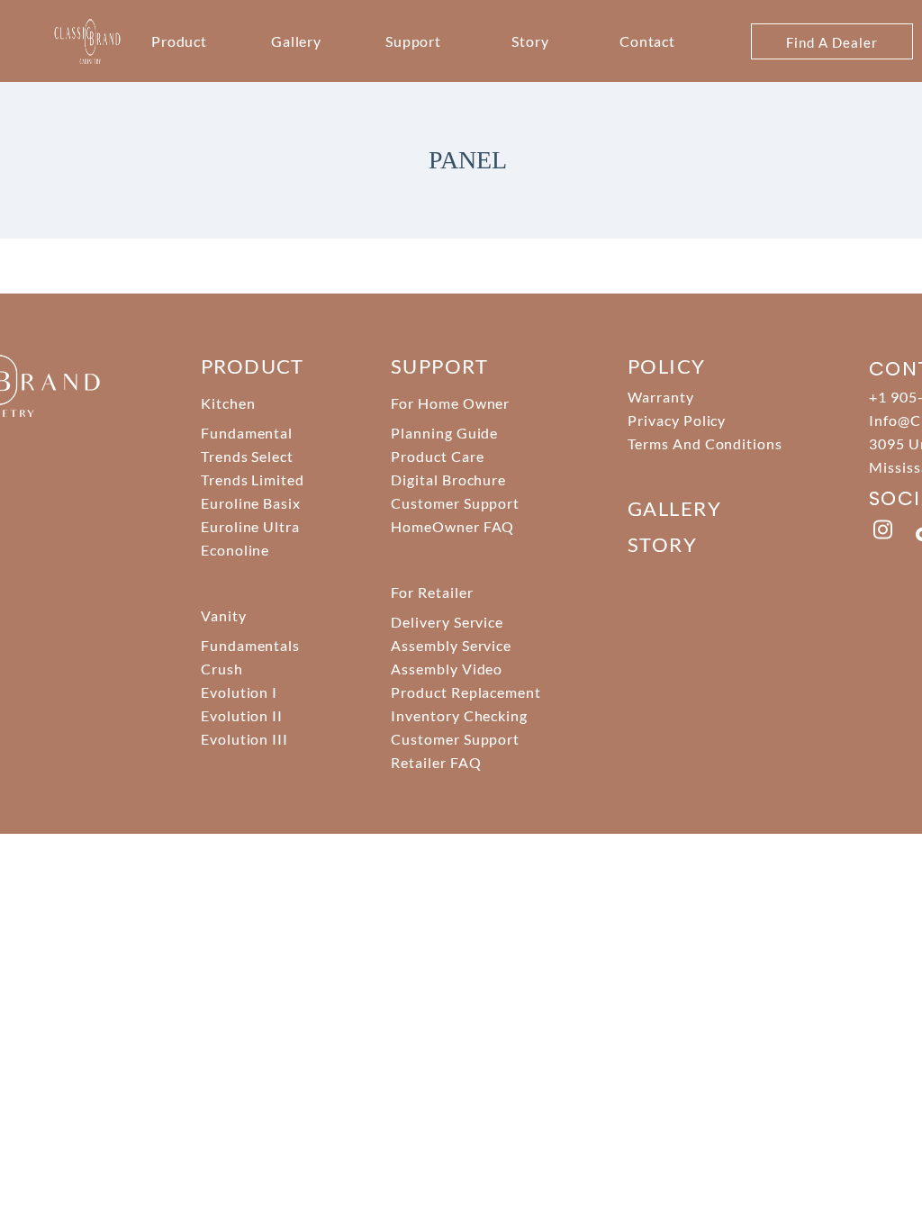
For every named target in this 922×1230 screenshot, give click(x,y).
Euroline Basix (251, 502)
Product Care (437, 456)
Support (413, 41)
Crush (222, 668)
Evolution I (239, 692)
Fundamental (247, 432)
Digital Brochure (448, 479)
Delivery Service (447, 621)
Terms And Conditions (705, 443)
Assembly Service (451, 645)
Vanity (224, 615)
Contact (647, 41)
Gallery (296, 41)
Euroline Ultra (250, 526)
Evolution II (242, 715)
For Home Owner (450, 403)
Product (179, 41)
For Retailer (432, 592)
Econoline (235, 549)
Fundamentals (251, 645)
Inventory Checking (459, 715)
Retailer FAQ (436, 762)
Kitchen (228, 403)
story (662, 544)
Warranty (661, 396)
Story (530, 41)
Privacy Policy (677, 420)
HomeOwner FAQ (452, 526)
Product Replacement (466, 692)
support (439, 366)
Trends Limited (252, 479)
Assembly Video (446, 668)
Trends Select (247, 456)
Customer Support (455, 502)
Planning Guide (444, 432)
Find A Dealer (831, 42)
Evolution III (244, 738)
